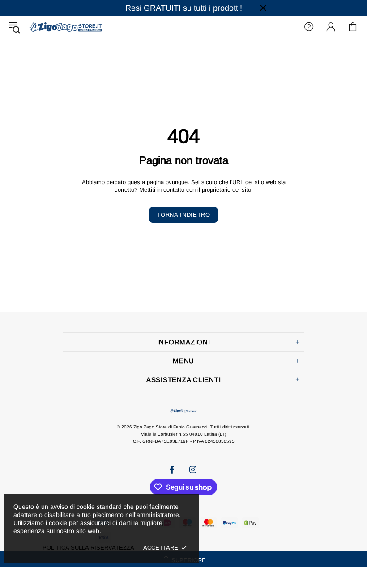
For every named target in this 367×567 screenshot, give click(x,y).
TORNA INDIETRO (183, 214)
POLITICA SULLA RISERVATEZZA (88, 547)
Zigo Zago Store (65, 26)
